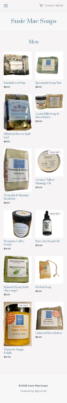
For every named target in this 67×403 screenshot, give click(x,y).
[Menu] (6, 5)
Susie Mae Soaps (33, 21)
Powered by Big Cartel (33, 391)
